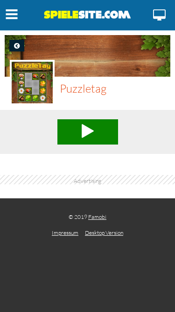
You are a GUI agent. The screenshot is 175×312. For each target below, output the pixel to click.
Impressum (65, 232)
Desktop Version (104, 232)
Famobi (97, 216)
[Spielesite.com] (87, 16)
